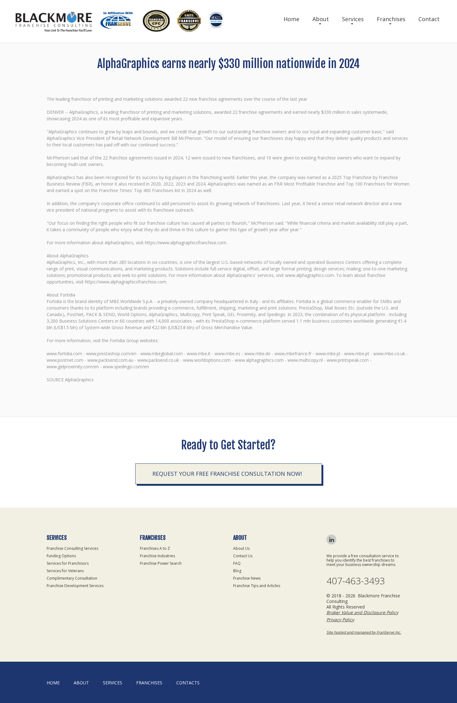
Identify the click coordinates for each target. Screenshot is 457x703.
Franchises (391, 19)
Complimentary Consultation (72, 578)
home (53, 683)
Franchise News (247, 578)
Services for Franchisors (68, 563)
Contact (429, 19)
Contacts (188, 683)
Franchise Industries (157, 555)
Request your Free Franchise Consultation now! (227, 473)
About (320, 19)
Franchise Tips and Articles (256, 585)
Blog (237, 570)
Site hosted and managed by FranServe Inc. (363, 632)
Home (291, 19)
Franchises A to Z (155, 548)
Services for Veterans (65, 570)
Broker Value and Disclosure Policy (362, 612)
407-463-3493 (355, 581)
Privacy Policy (340, 620)
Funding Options (61, 555)
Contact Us (242, 555)
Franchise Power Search (161, 563)
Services (353, 19)
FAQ (237, 563)
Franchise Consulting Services (72, 548)
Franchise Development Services (75, 585)
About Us (241, 548)
